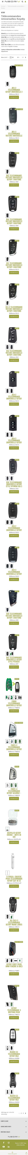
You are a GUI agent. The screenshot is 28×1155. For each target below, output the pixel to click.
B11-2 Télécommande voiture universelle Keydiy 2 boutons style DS (14, 310)
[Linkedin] (9, 1147)
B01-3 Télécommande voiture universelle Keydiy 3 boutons (14, 135)
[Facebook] (4, 1143)
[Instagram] (9, 1143)
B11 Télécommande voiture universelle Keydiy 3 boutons (14, 265)
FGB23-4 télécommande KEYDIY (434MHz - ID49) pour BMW (14, 792)
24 (18, 57)
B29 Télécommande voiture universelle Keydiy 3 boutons (14, 616)
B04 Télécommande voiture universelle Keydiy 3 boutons (14, 221)
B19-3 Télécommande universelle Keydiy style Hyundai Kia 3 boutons (14, 574)
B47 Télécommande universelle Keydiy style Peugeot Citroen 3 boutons (14, 661)
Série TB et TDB (6, 44)
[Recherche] (22, 1)
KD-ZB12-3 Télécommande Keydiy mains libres (14, 923)
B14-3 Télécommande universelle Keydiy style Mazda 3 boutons (14, 443)
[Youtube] (4, 1147)
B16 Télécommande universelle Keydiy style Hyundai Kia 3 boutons (14, 485)
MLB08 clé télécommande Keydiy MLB (14, 1054)
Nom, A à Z (4, 57)
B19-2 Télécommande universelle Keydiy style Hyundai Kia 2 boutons (14, 530)
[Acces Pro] (25, 1)
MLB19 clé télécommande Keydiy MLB (14, 1098)
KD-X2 (8, 27)
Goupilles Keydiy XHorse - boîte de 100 (14, 835)
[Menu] (2, 1)
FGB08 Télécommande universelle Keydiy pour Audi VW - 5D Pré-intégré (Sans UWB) (14, 706)
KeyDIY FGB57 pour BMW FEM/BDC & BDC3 (14, 965)
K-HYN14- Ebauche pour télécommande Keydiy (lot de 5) (14, 879)
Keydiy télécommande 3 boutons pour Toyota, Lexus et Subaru (14, 1012)
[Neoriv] (12, 1)
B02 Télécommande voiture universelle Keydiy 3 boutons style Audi (14, 179)
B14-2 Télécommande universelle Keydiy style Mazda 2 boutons (14, 399)
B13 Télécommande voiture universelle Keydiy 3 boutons (14, 353)
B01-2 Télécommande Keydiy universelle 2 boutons (14, 91)
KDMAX (3, 27)
